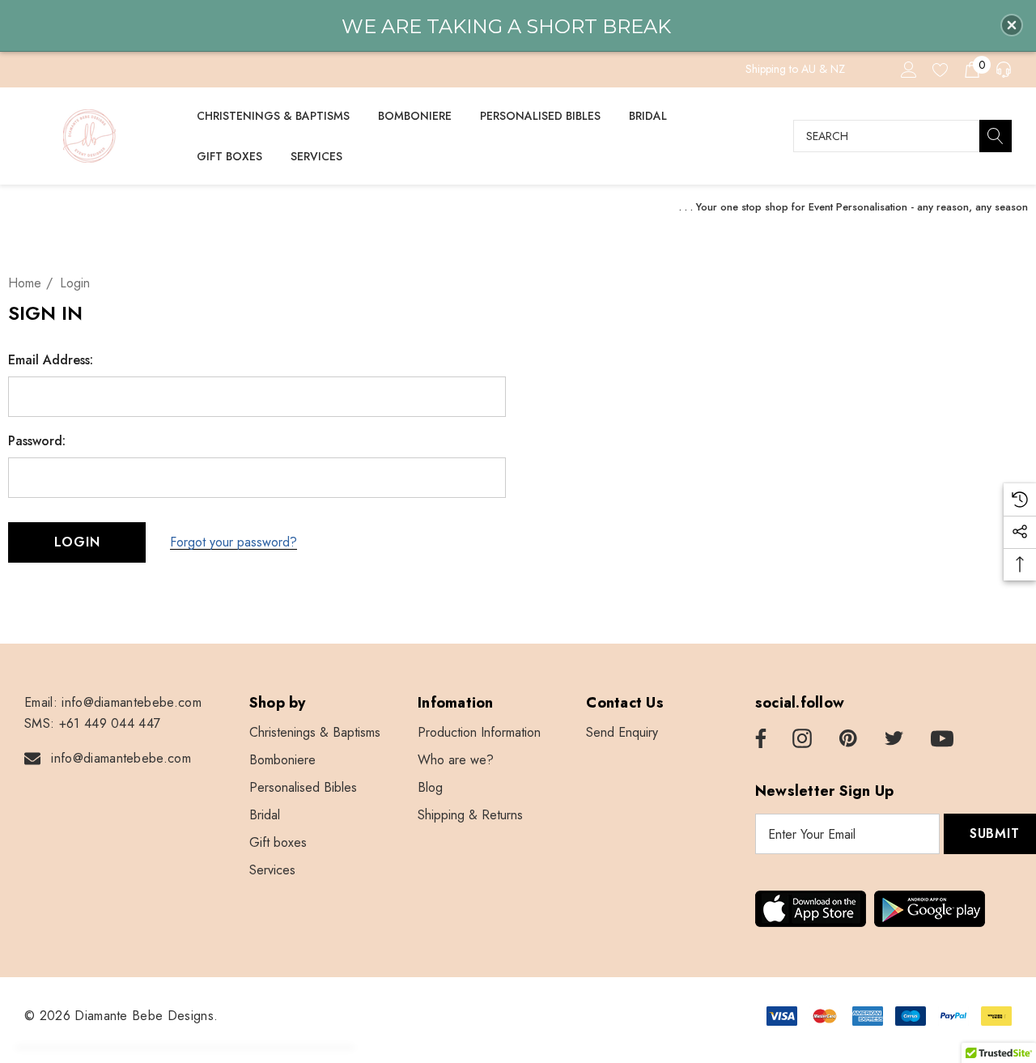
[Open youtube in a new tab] (942, 739)
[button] (1011, 25)
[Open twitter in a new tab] (894, 739)
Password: (37, 441)
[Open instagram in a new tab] (802, 739)
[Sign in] (907, 68)
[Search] (995, 136)
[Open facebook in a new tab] (758, 739)
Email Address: (50, 360)
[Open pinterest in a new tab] (848, 739)
